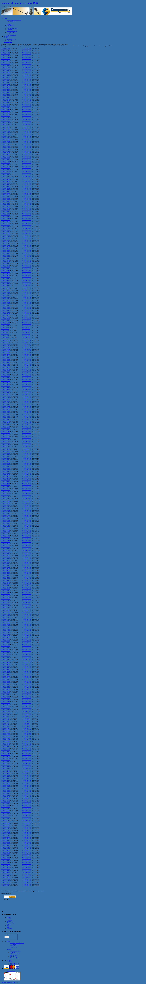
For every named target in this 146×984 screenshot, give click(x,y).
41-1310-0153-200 (5, 169)
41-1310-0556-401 (26, 605)
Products (6, 27)
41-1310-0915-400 (5, 793)
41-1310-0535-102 (5, 490)
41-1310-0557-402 (5, 620)
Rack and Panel (10, 32)
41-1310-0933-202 (5, 855)
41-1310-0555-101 (26, 582)
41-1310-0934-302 (5, 872)
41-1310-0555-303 (26, 590)
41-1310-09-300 (5, 723)
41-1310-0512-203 (26, 359)
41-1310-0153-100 (5, 166)
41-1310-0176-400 (5, 310)
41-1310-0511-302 (5, 349)
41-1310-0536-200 (5, 505)
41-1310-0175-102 (5, 288)
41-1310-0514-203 (26, 386)
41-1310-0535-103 (26, 490)
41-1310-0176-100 (5, 300)
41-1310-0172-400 (5, 257)
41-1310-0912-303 (26, 751)
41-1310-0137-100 (5, 126)
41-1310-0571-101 (26, 622)
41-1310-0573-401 (26, 659)
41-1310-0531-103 (26, 436)
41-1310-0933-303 (26, 859)
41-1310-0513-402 (5, 379)
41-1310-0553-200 (5, 558)
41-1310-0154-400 (5, 189)
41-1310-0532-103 (26, 449)
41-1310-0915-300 (5, 790)
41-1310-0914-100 (5, 770)
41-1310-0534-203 (26, 480)
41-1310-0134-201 (26, 89)
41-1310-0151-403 (26, 151)
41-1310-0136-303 (26, 121)
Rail (8, 927)
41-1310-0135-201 (26, 102)
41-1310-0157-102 (5, 221)
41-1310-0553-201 (26, 558)
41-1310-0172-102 (5, 248)
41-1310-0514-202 (5, 386)
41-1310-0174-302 (5, 282)
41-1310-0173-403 (26, 272)
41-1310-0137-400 (5, 136)
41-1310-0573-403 (26, 661)
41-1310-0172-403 (26, 258)
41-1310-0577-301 (26, 709)
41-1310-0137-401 (26, 136)
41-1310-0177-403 (26, 325)
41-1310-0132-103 (26, 60)
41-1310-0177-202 (5, 319)
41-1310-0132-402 (5, 70)
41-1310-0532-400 (5, 458)
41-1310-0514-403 (26, 392)
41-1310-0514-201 (26, 384)
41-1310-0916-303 (26, 805)
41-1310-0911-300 (5, 736)
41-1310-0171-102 (5, 235)
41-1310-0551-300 (5, 535)
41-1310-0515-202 (5, 399)
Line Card (6, 37)
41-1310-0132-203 (26, 64)
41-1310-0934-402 (5, 875)
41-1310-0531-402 (5, 446)
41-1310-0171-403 (26, 245)
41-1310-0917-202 (5, 815)
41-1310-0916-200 (5, 800)
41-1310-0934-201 (26, 867)
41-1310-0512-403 (26, 366)
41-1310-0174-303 (26, 282)
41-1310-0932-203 (26, 842)
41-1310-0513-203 (26, 372)
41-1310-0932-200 (5, 840)
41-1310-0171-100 (5, 233)
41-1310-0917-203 (26, 815)
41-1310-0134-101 (26, 85)
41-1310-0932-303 (26, 845)
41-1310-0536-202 (5, 506)
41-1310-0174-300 (5, 280)
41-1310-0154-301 (26, 186)
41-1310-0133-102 (5, 74)
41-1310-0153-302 (5, 174)
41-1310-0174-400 (5, 283)
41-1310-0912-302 (5, 751)
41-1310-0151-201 (26, 142)
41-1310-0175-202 (5, 292)
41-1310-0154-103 (26, 181)
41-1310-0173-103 (26, 262)
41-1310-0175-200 (5, 290)
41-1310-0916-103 (26, 798)
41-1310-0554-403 (26, 580)
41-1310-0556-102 (5, 597)
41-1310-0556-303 (26, 604)
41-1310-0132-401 (26, 69)
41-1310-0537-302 (5, 523)
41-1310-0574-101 (26, 662)
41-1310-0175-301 (26, 293)
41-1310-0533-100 (5, 461)
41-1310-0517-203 (26, 426)
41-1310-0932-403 (26, 849)
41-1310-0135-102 (5, 101)
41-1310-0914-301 (26, 776)
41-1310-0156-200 (5, 210)
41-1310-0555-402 (5, 594)
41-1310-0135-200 (5, 102)
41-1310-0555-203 (26, 587)
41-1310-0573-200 (5, 652)
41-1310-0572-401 (26, 646)
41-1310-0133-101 (26, 72)
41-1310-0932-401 (26, 847)
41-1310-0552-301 (26, 548)
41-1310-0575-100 (5, 676)
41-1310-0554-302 (5, 577)
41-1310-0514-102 (5, 382)
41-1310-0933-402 (5, 862)
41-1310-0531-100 (5, 434)
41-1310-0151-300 (5, 146)
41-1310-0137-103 (26, 127)
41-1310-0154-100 (5, 179)
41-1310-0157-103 (26, 221)
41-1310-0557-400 (5, 619)
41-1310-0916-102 (5, 798)
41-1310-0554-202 (5, 573)
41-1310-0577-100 (5, 703)
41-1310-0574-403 (26, 674)
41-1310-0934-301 (26, 870)
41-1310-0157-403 (26, 231)
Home (5, 18)
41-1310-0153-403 (26, 178)
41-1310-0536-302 (5, 510)
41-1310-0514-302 (5, 389)
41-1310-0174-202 (5, 278)
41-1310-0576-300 (5, 696)
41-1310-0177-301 (26, 320)
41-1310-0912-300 (5, 750)
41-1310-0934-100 (5, 864)
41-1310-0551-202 (5, 533)
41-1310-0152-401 (26, 163)
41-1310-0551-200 (5, 532)
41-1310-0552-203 (26, 547)
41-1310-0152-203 (26, 158)
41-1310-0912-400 (5, 753)
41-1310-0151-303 (26, 147)
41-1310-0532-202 (5, 453)
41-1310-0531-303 (26, 443)
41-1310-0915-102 (5, 785)
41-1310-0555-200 (5, 585)
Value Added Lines (11, 35)
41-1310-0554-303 (26, 577)
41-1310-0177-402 (5, 325)
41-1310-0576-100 (5, 689)
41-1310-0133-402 (5, 84)
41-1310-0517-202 (5, 426)
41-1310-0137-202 (5, 131)
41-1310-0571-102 (5, 624)
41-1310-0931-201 (26, 827)
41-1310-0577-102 (5, 704)
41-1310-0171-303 (26, 241)
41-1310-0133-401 (26, 82)
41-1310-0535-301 (26, 495)
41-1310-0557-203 (26, 614)
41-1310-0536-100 (5, 501)
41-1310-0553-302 (5, 563)
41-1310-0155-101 (26, 193)
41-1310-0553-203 (26, 560)
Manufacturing (10, 922)
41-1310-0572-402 (5, 647)
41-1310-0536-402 (5, 513)
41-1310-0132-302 (5, 67)
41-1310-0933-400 (5, 860)
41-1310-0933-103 (26, 852)
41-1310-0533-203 (26, 466)
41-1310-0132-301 (26, 65)
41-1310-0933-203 (26, 855)
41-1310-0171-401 (26, 243)
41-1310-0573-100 (5, 649)
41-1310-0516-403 (26, 419)
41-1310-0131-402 (5, 57)
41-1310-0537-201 (26, 518)
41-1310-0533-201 (26, 464)
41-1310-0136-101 (26, 112)
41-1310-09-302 (5, 724)
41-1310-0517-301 (26, 428)
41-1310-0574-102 (5, 664)
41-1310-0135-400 (5, 109)
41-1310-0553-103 (26, 557)
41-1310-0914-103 (26, 771)
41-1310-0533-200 (5, 464)
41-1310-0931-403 (26, 835)
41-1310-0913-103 (26, 758)
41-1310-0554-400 (5, 579)
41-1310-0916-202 (5, 802)
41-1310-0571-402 (5, 634)
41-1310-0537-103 (26, 516)
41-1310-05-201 (26, 330)
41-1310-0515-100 (5, 394)
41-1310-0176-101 (26, 300)
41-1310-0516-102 (5, 409)
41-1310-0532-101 (26, 448)
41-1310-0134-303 (26, 94)
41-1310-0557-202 (5, 614)
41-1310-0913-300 (5, 763)
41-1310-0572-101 (26, 636)
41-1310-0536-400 (5, 511)
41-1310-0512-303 (26, 362)
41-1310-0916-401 (26, 807)
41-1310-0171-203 (26, 238)
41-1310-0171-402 (5, 245)
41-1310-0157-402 (5, 231)
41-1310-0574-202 (5, 667)
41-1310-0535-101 (26, 488)
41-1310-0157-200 (5, 223)
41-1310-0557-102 (5, 610)
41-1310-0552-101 (26, 542)
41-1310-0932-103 (26, 838)
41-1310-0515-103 (26, 396)
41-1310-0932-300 (5, 843)
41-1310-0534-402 (5, 486)
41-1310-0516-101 (26, 407)
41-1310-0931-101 (26, 823)
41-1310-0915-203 (26, 788)
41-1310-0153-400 (5, 176)
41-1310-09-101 (26, 716)
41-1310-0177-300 (5, 320)
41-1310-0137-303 (26, 134)
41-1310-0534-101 (26, 475)
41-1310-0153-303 (26, 174)
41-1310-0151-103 (26, 141)
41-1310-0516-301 (26, 414)
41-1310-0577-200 (5, 706)
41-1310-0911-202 (5, 734)
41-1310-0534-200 (5, 478)
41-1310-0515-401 (26, 404)
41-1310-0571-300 (5, 629)
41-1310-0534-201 (26, 478)
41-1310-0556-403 (26, 607)
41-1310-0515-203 (26, 399)
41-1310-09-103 (26, 718)
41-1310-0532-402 (5, 459)
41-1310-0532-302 (5, 456)
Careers (8, 22)
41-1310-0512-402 (5, 366)
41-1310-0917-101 (26, 810)
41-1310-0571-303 (26, 631)
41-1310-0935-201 (26, 880)
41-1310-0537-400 (5, 525)
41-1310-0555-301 (26, 589)
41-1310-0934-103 (26, 865)
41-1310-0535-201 (26, 491)
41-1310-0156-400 (5, 216)
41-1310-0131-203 (26, 50)
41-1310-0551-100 (5, 528)
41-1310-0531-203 (26, 439)
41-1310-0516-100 (5, 407)
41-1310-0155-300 (5, 199)
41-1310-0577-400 (5, 713)
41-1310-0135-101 (26, 99)
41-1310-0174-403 (26, 285)
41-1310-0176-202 (5, 305)
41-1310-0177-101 (26, 314)
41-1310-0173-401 (26, 270)
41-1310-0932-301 (26, 843)
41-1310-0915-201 (26, 786)
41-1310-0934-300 (5, 870)
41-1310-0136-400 (5, 122)
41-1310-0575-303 (26, 684)
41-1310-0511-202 (5, 345)
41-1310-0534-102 (5, 476)
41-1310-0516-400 (5, 418)
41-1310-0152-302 (5, 161)
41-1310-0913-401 (26, 766)
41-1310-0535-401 (26, 498)
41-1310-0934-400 (5, 874)
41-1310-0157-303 (26, 228)
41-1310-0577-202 (5, 708)
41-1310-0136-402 (5, 124)
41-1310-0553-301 (26, 562)
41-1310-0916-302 (5, 805)
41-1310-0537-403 (26, 527)
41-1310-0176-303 (26, 309)
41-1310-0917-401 (26, 820)
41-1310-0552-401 (26, 552)
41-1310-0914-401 (26, 780)
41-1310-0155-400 (5, 203)
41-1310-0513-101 (26, 367)
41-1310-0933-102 (5, 852)
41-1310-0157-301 (26, 226)
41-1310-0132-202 (5, 64)
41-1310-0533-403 (26, 473)
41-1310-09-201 (26, 719)
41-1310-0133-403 (26, 84)
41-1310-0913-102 (5, 758)
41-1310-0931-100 (5, 823)
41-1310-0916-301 (26, 803)
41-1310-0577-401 (26, 713)
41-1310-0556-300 (5, 602)
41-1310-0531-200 (5, 438)
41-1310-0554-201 (26, 572)
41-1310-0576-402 (5, 701)
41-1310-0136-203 (26, 117)
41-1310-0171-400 (5, 243)
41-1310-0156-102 (5, 208)
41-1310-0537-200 (5, 518)
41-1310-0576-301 (26, 696)
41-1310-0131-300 (5, 52)
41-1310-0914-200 (5, 773)
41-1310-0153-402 (5, 178)
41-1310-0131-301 (26, 52)
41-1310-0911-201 (26, 733)
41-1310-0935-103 (26, 879)
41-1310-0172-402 (5, 258)
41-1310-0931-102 (5, 825)
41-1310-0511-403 (26, 352)
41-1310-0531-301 (26, 441)
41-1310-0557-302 (5, 617)
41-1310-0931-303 (26, 832)
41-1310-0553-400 (5, 565)
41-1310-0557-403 (26, 620)
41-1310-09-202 (5, 721)
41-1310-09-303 (26, 724)
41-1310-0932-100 (5, 837)
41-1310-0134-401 (26, 96)
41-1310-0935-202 (5, 882)
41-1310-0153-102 (5, 168)
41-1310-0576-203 (26, 694)
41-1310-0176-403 (26, 312)
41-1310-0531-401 (26, 444)
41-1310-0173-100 (5, 260)
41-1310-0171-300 (5, 240)
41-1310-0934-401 (26, 874)
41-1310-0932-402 (5, 849)
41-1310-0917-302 (5, 818)
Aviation (9, 918)
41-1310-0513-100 (5, 367)
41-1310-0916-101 (26, 797)
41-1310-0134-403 (26, 97)
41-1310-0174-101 (26, 273)
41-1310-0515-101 (26, 394)
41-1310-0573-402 (5, 661)
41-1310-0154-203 (26, 184)
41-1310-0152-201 (26, 156)
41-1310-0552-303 (26, 550)
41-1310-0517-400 (5, 431)
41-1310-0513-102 (5, 369)
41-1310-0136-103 (26, 114)
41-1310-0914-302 (5, 778)
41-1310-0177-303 (26, 322)
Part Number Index (11, 39)
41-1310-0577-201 (26, 706)
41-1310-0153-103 (26, 168)
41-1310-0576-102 (5, 691)
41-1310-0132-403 (26, 70)
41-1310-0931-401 (26, 833)
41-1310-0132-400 (5, 69)
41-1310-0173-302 (5, 268)
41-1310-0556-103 (26, 597)
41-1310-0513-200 (5, 371)
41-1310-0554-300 (5, 575)
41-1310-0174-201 (26, 277)
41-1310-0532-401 (26, 458)
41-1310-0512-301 (26, 360)
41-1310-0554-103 (26, 570)
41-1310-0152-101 (26, 153)
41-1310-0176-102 (5, 302)
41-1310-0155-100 (5, 193)
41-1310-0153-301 (26, 173)
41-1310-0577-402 (5, 714)
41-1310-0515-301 (26, 401)
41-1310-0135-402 (5, 111)
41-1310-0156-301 (26, 213)
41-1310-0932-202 (5, 842)
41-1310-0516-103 (26, 409)
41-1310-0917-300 (5, 817)
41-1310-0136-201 (26, 116)
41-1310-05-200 (5, 330)
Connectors (9, 29)
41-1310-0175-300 (5, 293)
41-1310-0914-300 (5, 776)
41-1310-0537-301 (26, 521)
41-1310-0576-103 (26, 691)
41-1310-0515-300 (5, 401)
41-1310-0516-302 (5, 416)
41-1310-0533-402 (5, 473)
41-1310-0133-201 (26, 75)
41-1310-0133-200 (5, 75)
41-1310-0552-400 (5, 552)
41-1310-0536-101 (26, 501)
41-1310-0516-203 (26, 412)
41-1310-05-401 (26, 337)
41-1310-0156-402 (5, 218)
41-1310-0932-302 (5, 845)
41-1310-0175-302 (5, 295)
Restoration (9, 928)
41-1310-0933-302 (5, 859)
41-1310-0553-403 (26, 567)
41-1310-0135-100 (5, 99)
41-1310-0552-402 (5, 553)
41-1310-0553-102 (5, 557)
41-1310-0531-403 (26, 446)
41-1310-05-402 (5, 339)
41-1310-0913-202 (5, 761)
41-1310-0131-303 (26, 54)
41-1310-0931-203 (26, 828)
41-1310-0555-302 (5, 590)
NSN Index (9, 40)
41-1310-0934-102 (5, 865)
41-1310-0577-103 (26, 704)
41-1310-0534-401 (26, 485)
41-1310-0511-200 (5, 344)
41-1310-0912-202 (5, 748)
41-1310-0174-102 (5, 275)
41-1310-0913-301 (26, 763)
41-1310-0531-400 (5, 444)
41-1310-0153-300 (5, 173)
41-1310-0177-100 (5, 314)
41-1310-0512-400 (5, 364)
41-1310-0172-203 (26, 251)
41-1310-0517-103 (26, 423)
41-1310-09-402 (5, 728)
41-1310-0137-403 (26, 137)
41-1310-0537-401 (26, 525)
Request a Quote (8, 42)
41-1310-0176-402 (5, 312)
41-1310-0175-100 (5, 287)
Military (8, 924)
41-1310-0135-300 (5, 106)
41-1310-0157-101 (26, 220)
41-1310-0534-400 (5, 485)
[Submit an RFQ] (10, 897)
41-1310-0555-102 (5, 584)
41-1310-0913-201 (26, 760)
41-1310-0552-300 (5, 548)
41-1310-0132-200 (5, 62)
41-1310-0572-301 (26, 642)
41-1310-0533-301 (26, 468)
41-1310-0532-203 (26, 453)
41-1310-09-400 (5, 726)
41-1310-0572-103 (26, 637)
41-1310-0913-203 (26, 761)
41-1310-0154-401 (26, 189)
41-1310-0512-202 (5, 359)
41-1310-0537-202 (5, 520)
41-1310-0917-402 (5, 822)
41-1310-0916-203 (26, 802)
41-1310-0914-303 (26, 778)
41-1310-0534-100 (5, 475)
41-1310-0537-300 (5, 521)
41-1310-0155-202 (5, 198)
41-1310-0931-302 (5, 832)
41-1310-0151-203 (26, 144)
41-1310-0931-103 (26, 825)
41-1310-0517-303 (26, 429)
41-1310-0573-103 (26, 651)
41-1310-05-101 (26, 327)
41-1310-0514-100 (5, 381)
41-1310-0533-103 (26, 463)
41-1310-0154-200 (5, 183)
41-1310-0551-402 (5, 540)
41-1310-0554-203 (26, 573)
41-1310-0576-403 (26, 701)
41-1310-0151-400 (5, 149)
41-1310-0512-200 (5, 357)
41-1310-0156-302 (5, 215)
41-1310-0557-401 (26, 619)
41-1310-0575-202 (5, 681)
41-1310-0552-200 (5, 545)
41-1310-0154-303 (26, 188)
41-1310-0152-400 (5, 163)
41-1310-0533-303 (26, 470)
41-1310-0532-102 (5, 449)
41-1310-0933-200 (5, 854)
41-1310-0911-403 (26, 741)
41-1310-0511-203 (26, 345)
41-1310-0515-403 (26, 406)
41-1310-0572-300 (5, 642)
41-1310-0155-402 (5, 205)
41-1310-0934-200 (5, 867)
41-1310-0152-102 (5, 154)
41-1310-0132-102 (5, 60)
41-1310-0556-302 (5, 604)
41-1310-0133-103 (26, 74)
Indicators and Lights (12, 31)
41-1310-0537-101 (26, 515)
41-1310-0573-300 (5, 656)
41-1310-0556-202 (5, 600)
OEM (8, 925)
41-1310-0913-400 (5, 766)
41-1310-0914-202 (5, 775)
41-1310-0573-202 (5, 654)
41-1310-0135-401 (26, 109)
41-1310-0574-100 (5, 662)
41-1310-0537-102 (5, 516)
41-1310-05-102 (5, 329)
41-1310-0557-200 (5, 612)
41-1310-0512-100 (5, 354)
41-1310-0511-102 (5, 342)
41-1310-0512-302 (5, 362)
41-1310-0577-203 (26, 708)
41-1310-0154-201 (26, 183)
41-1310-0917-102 (5, 812)
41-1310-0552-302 (5, 550)
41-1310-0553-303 (26, 563)
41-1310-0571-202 (5, 627)
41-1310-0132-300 (5, 65)
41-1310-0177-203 (26, 319)
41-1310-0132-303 (26, 67)
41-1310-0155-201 (26, 196)
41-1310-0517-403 (26, 433)
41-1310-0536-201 (26, 505)
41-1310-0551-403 (26, 540)
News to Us (12, 21)
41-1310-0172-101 (26, 246)
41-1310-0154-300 (5, 186)
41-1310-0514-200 (5, 384)
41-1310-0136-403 (26, 124)
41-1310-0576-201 (26, 693)
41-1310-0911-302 (5, 738)
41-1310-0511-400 (5, 350)
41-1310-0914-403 (26, 781)
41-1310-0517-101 (26, 421)
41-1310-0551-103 (26, 530)
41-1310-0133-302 (5, 80)
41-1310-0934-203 (26, 869)
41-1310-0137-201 (26, 129)
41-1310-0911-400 (5, 740)
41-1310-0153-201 (26, 169)
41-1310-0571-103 (26, 624)
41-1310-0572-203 (26, 641)
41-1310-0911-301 (26, 736)
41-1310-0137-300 (5, 132)
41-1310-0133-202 (5, 77)
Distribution (9, 920)
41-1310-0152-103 (26, 154)
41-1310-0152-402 (5, 164)
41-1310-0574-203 (26, 667)
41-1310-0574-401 (26, 672)
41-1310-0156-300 (5, 213)
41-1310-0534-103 (26, 476)
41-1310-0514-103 (26, 382)
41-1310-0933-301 (26, 857)
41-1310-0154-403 (26, 191)
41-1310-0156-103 (26, 208)
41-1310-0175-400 (5, 297)
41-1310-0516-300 (5, 414)
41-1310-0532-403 (26, 459)
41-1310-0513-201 (26, 371)
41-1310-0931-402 (5, 835)
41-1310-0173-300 (5, 267)
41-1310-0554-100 (5, 568)
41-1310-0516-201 (26, 411)
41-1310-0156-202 (5, 211)
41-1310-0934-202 (5, 869)
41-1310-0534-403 (26, 486)
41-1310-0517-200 (5, 424)
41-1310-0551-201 (26, 532)
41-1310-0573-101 (26, 649)
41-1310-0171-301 (26, 240)
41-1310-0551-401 (26, 538)
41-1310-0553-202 (5, 560)
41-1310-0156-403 (26, 218)
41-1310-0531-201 (26, 438)
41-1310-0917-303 (26, 818)
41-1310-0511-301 (26, 347)
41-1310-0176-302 (5, 309)
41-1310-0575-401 (26, 686)
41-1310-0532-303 (26, 456)
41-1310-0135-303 (26, 107)
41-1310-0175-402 (5, 298)
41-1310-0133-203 (26, 77)
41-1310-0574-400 (5, 672)
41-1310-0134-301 (26, 92)
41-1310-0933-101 (26, 850)
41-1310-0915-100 (5, 783)
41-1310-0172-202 (5, 251)
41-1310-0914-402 (5, 781)
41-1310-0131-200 (5, 49)
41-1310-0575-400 (5, 686)
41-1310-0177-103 (26, 315)
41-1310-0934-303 (26, 872)
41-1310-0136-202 (5, 117)
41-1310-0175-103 (26, 288)
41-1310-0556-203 (26, 600)
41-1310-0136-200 (5, 116)
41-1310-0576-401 (26, 699)
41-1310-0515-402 (5, 406)
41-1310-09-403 (26, 728)
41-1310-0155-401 (26, 203)
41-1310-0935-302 (5, 885)
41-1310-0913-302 (5, 765)
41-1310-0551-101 (26, 528)
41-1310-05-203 (26, 332)
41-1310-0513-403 (26, 379)
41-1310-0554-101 (26, 568)
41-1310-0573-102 (5, 651)
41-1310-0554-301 (26, 575)
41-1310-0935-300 (5, 884)
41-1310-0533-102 (5, 463)
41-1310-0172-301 (26, 253)
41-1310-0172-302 (5, 255)
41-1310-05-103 (26, 329)
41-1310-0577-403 (26, 714)
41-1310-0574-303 (26, 671)
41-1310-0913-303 (26, 765)
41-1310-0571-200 (5, 625)
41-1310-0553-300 (5, 562)
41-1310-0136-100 (5, 112)
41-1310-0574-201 (26, 666)
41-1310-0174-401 (26, 283)
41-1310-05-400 (5, 337)
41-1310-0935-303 (26, 885)
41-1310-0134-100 (5, 85)
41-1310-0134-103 (26, 87)
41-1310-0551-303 (26, 537)
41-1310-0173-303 (26, 268)
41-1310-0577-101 (26, 703)
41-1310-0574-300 (5, 669)
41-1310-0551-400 (5, 538)
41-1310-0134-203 (26, 90)
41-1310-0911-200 (5, 733)
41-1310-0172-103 (26, 248)
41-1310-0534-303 (26, 483)
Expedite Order (10, 25)
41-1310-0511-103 (26, 342)
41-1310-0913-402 (5, 768)
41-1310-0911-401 (26, 740)
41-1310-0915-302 (5, 792)
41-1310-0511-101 (26, 340)
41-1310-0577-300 (5, 709)
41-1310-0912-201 (26, 746)
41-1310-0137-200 (5, 129)
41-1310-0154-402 (5, 191)
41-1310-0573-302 (5, 657)
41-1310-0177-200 (5, 317)
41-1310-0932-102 (5, 838)
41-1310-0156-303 (26, 215)
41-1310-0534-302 (5, 483)
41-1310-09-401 (26, 726)
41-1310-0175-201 (26, 290)
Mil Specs (6, 36)
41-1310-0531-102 (5, 436)
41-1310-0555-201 (26, 585)
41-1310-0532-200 (5, 451)
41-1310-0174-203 (26, 278)
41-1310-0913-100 (5, 756)
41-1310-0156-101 (26, 206)
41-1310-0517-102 (5, 423)
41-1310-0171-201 (26, 236)
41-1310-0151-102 (5, 141)
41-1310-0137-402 (5, 137)
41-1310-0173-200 (5, 263)
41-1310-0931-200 (5, 827)
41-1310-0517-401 (26, 431)
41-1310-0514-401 (26, 391)
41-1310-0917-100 (5, 810)
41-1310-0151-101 (26, 139)
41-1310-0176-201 (26, 303)
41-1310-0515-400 (5, 404)
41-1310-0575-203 (26, 681)
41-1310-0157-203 (26, 225)
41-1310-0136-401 (26, 122)
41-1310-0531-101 (26, 434)
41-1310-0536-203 (26, 506)
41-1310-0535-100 (5, 488)
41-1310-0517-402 (5, 433)
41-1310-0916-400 (5, 807)
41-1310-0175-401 (26, 297)
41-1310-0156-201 (26, 210)
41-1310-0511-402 (5, 352)
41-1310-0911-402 (5, 741)
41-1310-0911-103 (26, 731)
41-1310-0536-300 (5, 508)
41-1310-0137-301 (26, 132)
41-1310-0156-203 (26, 211)
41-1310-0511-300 (5, 347)
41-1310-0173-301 (26, 267)
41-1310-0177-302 (5, 322)
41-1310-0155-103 (26, 194)
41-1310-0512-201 (26, 357)
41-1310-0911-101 (26, 729)
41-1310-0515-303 (26, 402)
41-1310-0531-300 (5, 441)
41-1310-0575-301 (26, 682)
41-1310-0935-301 (26, 884)
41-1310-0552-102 (5, 543)
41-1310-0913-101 (26, 756)
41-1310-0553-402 (5, 567)
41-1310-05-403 (26, 339)
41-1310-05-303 (26, 335)
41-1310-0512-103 (26, 355)
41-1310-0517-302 (5, 429)
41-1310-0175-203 (26, 292)
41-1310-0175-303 (26, 295)
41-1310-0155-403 (26, 205)
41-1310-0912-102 (5, 745)
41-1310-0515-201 (26, 397)
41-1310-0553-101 (26, 555)
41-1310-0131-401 (26, 55)
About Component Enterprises (14, 20)
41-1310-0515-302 (5, 402)
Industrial (9, 921)
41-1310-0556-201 (26, 599)
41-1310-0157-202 (5, 225)
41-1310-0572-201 (26, 639)
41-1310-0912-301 (26, 750)
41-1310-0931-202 (5, 828)
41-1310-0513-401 (26, 377)
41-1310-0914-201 (26, 773)
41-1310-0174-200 (5, 277)
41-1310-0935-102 (5, 879)
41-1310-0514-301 (26, 387)
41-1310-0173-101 (26, 260)
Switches (9, 33)
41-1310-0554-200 (5, 572)
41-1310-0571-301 (26, 629)
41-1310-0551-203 (26, 533)
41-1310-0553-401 (26, 565)
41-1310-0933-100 (5, 850)
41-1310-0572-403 (26, 647)
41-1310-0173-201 (26, 263)
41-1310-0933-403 (26, 862)
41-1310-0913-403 (26, 768)
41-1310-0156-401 (26, 216)
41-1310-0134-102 (5, 87)
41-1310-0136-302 (5, 121)
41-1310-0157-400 (5, 230)
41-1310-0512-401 (26, 364)
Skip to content (4, 16)
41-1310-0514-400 (5, 391)
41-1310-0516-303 (26, 416)
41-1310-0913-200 (5, 760)
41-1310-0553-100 (5, 555)
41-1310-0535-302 (5, 496)
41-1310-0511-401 (26, 350)
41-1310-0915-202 (5, 788)
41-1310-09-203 (26, 721)
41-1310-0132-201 (26, 62)
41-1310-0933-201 (26, 854)
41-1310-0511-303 (26, 349)
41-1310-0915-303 (26, 792)
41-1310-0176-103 (26, 302)
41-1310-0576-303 (26, 698)
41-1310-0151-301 (26, 146)
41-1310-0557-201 (26, 612)
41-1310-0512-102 (5, 355)
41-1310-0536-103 (26, 503)
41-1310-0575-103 (26, 677)
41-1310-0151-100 (5, 139)
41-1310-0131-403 (26, 57)
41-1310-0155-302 (5, 201)
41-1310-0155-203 (26, 198)
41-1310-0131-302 (5, 54)
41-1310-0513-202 (5, 372)
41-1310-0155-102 (5, 194)
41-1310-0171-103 (26, 235)
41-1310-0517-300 (5, 428)
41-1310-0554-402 (5, 580)
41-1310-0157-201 (26, 223)
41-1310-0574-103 (26, 664)
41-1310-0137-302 (5, 134)
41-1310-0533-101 (26, 461)
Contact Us (9, 24)
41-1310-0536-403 (26, 513)
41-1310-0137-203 (26, 131)
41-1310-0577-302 (5, 711)
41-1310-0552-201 (26, 545)
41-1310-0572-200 (5, 639)
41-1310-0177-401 (26, 324)
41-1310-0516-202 (5, 412)
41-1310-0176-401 (26, 310)
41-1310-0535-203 (26, 493)
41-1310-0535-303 (26, 496)
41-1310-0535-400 (5, 498)
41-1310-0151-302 (5, 147)
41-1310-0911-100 (5, 729)
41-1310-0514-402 (5, 392)
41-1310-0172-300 (5, 253)
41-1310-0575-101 (26, 676)
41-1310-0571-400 (5, 632)
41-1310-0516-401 (26, 418)
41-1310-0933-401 (26, 860)
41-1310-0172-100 (5, 246)
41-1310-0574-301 (26, 669)
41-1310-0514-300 (5, 387)
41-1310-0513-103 (26, 369)
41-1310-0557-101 (26, 609)
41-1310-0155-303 (26, 201)
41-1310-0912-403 (26, 755)
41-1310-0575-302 (5, 684)
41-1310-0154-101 (26, 179)
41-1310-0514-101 (26, 381)
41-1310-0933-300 (5, 857)
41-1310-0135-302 (5, 107)
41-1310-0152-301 (26, 159)
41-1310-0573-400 (5, 659)
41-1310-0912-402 (5, 755)
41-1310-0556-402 (5, 607)
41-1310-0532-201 (26, 451)
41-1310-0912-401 (26, 753)
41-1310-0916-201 (26, 800)
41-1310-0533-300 (5, 468)
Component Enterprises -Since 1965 (19, 3)
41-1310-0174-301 (26, 280)
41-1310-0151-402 (5, 151)
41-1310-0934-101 (26, 864)
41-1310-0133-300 (5, 79)
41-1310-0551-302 (5, 537)
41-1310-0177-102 (5, 315)
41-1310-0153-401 (26, 176)
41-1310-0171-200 (5, 236)
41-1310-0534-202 (5, 480)
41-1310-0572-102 (5, 637)
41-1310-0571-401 (26, 632)
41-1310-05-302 (5, 335)
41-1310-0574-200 (5, 666)
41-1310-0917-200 (5, 813)
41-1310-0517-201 (26, 424)
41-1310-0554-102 (5, 570)
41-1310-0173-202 (5, 265)
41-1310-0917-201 (26, 813)
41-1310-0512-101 (26, 354)
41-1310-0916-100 (5, 797)
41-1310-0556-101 (26, 595)
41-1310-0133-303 (26, 80)
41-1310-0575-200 (5, 679)
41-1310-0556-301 (26, 602)
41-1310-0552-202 (5, 547)
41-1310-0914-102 (5, 771)
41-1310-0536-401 (26, 511)
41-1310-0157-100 (5, 220)
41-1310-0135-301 (26, 106)
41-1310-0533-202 (5, 466)
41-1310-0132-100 (5, 59)
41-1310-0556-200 (5, 599)
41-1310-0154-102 (5, 181)
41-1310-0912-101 (26, 743)
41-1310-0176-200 (5, 303)
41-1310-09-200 (5, 719)
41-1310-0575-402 (5, 688)
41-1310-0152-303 (26, 161)
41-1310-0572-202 (5, 641)
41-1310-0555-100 (5, 582)
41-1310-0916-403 (26, 808)
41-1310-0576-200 (5, 693)
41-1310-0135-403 (26, 111)
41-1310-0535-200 (5, 491)
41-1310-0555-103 (26, 584)
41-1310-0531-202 (5, 439)
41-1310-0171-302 (5, 241)
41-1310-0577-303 (26, 711)
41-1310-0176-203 (26, 305)
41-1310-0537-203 (26, 520)
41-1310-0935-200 (5, 880)
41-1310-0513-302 (5, 376)
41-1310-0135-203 (26, 104)
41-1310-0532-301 (26, 454)
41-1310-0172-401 (26, 257)
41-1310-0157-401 (26, 230)
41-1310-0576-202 (5, 694)
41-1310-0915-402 (5, 795)
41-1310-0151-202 (5, 144)
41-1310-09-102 (5, 718)
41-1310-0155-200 (5, 196)
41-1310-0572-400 (5, 646)
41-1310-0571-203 (26, 627)
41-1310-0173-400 (5, 270)
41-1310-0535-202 (5, 493)
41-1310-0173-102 (5, 262)
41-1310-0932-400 (5, 847)
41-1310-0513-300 (5, 374)
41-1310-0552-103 (26, 543)
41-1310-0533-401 (26, 471)
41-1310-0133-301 (26, 79)
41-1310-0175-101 (26, 287)
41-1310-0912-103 (26, 745)
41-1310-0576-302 (5, 698)
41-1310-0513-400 (5, 377)
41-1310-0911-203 (26, 734)
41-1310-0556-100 (5, 595)
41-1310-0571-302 (5, 631)
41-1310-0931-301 (26, 830)
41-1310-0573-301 (26, 656)
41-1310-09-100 (5, 716)
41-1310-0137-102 (5, 127)
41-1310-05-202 (5, 332)
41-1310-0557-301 (26, 615)
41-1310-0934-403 (26, 875)
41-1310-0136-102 (5, 114)
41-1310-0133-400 (5, 82)
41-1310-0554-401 (26, 579)
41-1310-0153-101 (26, 166)
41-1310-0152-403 (26, 164)
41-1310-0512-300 (5, 360)
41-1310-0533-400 (5, 471)
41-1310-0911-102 (5, 731)
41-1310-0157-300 (5, 226)
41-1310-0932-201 (26, 840)
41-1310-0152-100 (5, 153)
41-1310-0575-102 (5, 677)
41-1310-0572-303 (26, 644)
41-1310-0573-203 (26, 654)
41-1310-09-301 (26, 723)
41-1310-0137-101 (26, 126)
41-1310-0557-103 (26, 610)
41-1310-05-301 (26, 334)
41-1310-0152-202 (5, 158)
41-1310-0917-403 (26, 822)
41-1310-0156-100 (5, 206)
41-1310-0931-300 (5, 830)
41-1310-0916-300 (5, 803)
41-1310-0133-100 (5, 72)
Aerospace (9, 917)
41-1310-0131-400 (5, 55)
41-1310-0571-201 (26, 625)
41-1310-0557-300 (5, 615)
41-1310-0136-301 (26, 119)
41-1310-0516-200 (5, 411)
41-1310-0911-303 (26, 738)
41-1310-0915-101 (26, 783)
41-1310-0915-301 (26, 790)
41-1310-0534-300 (5, 481)
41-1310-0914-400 (5, 780)
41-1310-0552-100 (5, 542)
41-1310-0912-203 (26, 748)
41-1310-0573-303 (26, 657)
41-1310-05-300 (5, 334)
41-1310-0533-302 (5, 470)
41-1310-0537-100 (5, 515)
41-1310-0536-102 (5, 503)
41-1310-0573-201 (26, 652)
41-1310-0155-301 (26, 199)
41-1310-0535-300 (5, 495)
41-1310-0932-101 (26, 837)
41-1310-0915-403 (26, 795)
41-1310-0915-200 (5, 786)
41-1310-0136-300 (5, 119)
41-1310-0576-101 (26, 689)
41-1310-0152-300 (5, 159)
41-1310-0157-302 (5, 228)
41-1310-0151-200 (5, 142)
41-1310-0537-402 (5, 527)
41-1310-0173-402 (5, 272)
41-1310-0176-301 (26, 307)
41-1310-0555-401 (26, 592)
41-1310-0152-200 (5, 156)
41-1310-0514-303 (26, 389)
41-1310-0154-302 (5, 188)
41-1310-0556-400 (5, 605)
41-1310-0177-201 (26, 317)
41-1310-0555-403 (26, 594)
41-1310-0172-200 (5, 250)
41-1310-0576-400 (5, 699)
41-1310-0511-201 (26, 344)
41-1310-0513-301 (26, 374)
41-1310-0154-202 (5, 184)
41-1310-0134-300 (5, 92)
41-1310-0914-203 (26, 775)
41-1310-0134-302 (5, 94)
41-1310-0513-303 (26, 376)
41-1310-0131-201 (26, 49)
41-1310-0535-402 (5, 500)
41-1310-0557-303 (26, 617)
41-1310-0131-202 (5, 50)
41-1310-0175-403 (26, 298)
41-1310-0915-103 (26, 785)
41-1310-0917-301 (26, 817)
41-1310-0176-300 (5, 307)
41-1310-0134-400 (5, 96)
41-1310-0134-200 (5, 89)
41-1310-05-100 (5, 327)
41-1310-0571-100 (5, 622)
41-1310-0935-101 (26, 877)
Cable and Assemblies (12, 28)
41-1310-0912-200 (5, 746)
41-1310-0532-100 (5, 448)
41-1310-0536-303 (26, 510)
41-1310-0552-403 (26, 553)
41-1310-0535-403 (26, 500)
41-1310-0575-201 (26, 679)
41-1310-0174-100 (5, 273)
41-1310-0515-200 (5, 397)
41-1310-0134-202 (5, 90)
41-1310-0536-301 (26, 508)
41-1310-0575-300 (5, 682)
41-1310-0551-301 (26, 535)
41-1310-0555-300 (5, 589)
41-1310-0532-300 (5, 454)
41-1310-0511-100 (5, 340)
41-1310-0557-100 (5, 609)
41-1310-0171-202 (5, 238)
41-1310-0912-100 (5, 743)
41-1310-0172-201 (26, 250)
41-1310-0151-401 (26, 149)
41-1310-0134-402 (5, 97)
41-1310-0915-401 (26, 793)
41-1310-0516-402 (5, 419)
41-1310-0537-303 (26, 523)
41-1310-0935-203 (26, 882)
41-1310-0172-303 (26, 255)
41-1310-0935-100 (5, 877)
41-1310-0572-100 (5, 636)
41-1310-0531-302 (5, 443)
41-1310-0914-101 (26, 770)
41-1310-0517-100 (5, 421)
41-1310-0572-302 (5, 644)
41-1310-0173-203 (26, 265)
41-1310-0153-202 (5, 171)
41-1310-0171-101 (26, 233)
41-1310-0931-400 (5, 833)
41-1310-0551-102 (5, 530)
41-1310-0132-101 (26, 59)
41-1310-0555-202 (5, 587)
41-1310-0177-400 (5, 324)
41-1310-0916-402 (5, 808)
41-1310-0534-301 (26, 481)
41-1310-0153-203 (26, 171)
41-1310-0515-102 (5, 396)
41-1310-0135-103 (26, 101)
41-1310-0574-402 (5, 674)
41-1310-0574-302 (5, 671)
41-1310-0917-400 (5, 820)
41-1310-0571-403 (26, 634)
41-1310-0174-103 (26, 275)
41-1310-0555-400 (5, 592)
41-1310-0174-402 (5, 285)
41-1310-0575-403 (26, 688)
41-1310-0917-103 (26, 812)
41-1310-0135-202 (5, 104)
